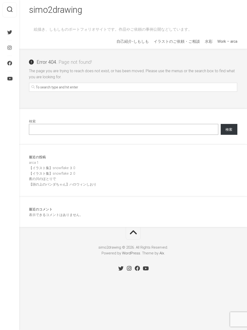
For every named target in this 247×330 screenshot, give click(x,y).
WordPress (131, 253)
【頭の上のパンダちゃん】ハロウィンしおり (62, 184)
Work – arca (227, 41)
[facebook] (9, 63)
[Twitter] (9, 32)
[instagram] (9, 48)
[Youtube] (9, 79)
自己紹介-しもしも (133, 41)
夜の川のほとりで (42, 179)
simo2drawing (55, 10)
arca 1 (34, 163)
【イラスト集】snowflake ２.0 (52, 173)
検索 (32, 121)
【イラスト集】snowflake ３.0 (52, 168)
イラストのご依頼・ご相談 (177, 41)
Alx (161, 253)
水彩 (209, 41)
